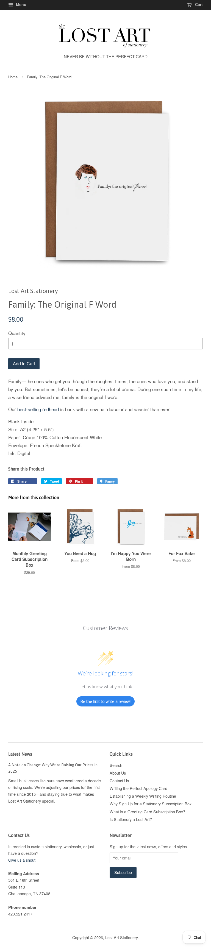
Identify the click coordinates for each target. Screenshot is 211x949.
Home (13, 76)
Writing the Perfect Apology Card (138, 788)
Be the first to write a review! (105, 701)
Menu (20, 4)
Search (116, 765)
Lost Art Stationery (121, 937)
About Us (118, 773)
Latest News (20, 754)
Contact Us (119, 780)
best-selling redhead (38, 409)
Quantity (17, 333)
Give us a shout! (22, 860)
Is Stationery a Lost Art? (131, 819)
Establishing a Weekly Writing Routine (143, 796)
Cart (198, 4)
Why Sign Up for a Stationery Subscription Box (150, 803)
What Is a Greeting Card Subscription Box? (147, 811)
